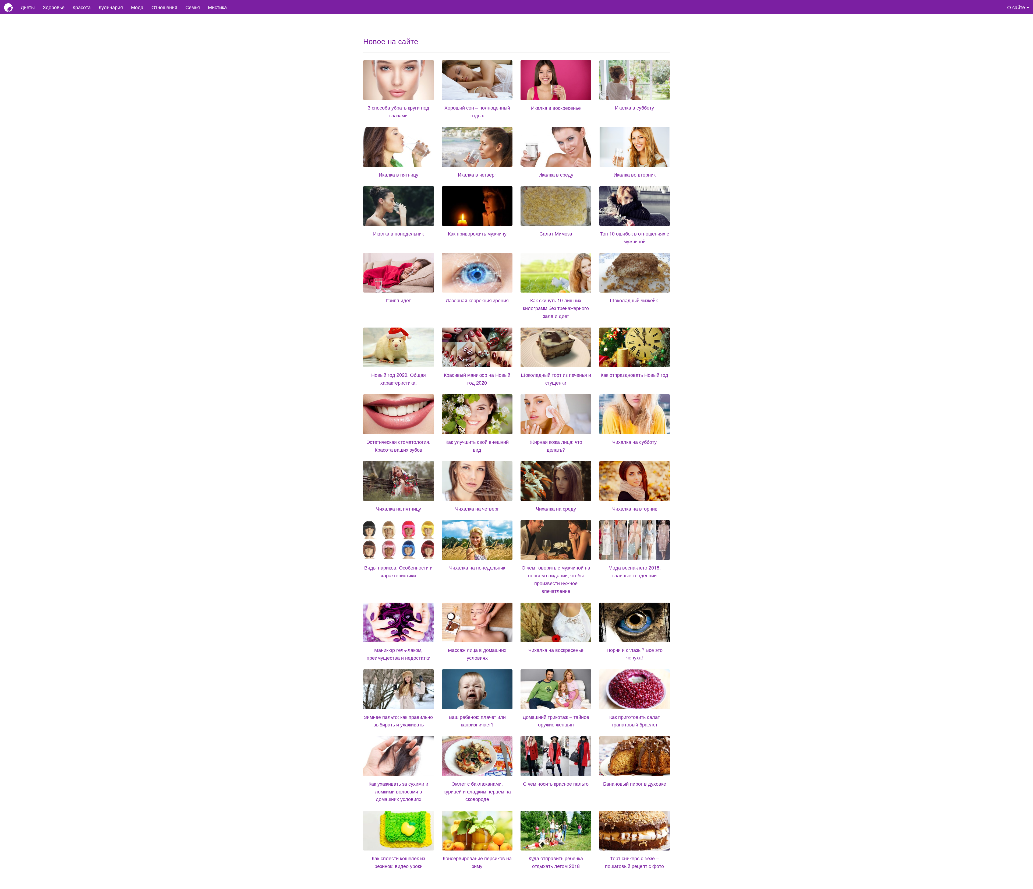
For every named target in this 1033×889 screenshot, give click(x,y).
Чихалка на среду (556, 508)
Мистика (217, 6)
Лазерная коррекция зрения (477, 300)
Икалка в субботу (634, 107)
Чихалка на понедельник (477, 567)
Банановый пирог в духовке (634, 783)
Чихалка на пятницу (398, 508)
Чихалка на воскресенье (555, 649)
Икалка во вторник (635, 174)
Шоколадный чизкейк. (634, 300)
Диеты (28, 6)
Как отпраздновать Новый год (634, 374)
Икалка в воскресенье (556, 107)
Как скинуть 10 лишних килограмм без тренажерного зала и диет (556, 308)
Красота (82, 6)
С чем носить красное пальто (556, 783)
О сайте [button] (1016, 6)
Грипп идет (398, 300)
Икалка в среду (556, 174)
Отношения (164, 6)
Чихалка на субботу (634, 441)
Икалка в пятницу (398, 174)
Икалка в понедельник (398, 233)
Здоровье (54, 6)
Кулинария (111, 6)
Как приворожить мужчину (477, 233)
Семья (192, 6)
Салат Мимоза (555, 233)
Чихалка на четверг (477, 508)
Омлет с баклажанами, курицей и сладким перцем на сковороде (477, 791)
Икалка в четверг (477, 174)
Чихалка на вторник (634, 508)
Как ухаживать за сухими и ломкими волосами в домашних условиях (398, 791)
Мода (137, 6)
